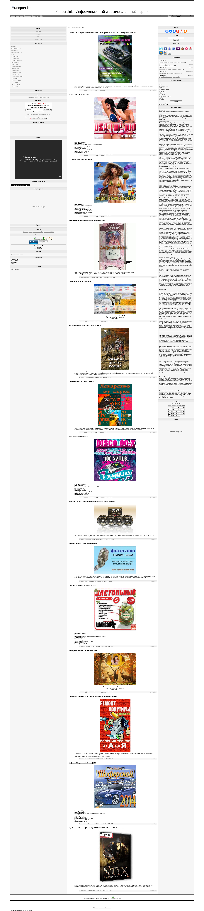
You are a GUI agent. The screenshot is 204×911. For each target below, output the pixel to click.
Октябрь (79, 27)
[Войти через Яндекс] (177, 31)
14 (171, 411)
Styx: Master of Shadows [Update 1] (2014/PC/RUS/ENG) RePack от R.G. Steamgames (97, 828)
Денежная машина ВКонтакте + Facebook (83, 543)
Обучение (15, 80)
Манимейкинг (15, 70)
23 (176, 413)
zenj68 (102, 155)
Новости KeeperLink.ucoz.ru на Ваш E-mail (38, 114)
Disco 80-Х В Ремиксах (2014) (78, 436)
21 (171, 413)
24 (178, 413)
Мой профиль (19, 16)
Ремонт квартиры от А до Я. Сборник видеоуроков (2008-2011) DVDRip (93, 696)
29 (173, 415)
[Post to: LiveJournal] (165, 52)
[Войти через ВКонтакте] (170, 31)
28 (171, 415)
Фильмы (14, 84)
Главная (13, 16)
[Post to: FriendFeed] (174, 48)
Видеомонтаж (15, 52)
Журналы (14, 62)
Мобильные (15, 72)
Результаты (162, 103)
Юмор (13, 86)
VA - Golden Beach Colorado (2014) (80, 159)
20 (168, 413)
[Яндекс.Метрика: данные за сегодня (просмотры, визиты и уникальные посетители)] (38, 238)
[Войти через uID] (167, 31)
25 (181, 413)
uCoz (110, 898)
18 (181, 411)
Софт (13, 82)
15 (173, 411)
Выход (34, 16)
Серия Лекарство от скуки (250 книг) (81, 381)
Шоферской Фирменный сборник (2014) (82, 763)
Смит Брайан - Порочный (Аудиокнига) (169, 73)
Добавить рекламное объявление (102, 907)
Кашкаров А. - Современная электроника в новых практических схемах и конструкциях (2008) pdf (102, 33)
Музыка (14, 74)
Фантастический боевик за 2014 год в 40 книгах (85, 325)
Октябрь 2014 (176, 403)
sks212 (102, 90)
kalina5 (104, 277)
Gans (102, 581)
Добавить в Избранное (17, 254)
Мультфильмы (16, 76)
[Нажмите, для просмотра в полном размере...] (115, 138)
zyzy (101, 377)
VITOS (103, 539)
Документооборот (17, 60)
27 (168, 415)
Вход (38, 16)
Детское (14, 56)
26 (183, 413)
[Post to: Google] (169, 48)
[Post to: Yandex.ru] (191, 48)
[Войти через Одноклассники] (185, 31)
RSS (41, 16)
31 (178, 415)
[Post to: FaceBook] (165, 48)
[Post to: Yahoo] (178, 48)
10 (178, 409)
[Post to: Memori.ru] (186, 48)
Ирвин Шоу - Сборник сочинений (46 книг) (170, 69)
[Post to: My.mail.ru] (161, 52)
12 (183, 409)
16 (176, 411)
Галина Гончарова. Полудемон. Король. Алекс (171, 62)
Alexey (102, 321)
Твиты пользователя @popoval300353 (38, 97)
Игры (13, 64)
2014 (74, 27)
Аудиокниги (15, 48)
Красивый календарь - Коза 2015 (80, 281)
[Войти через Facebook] (174, 31)
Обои (13, 78)
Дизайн (14, 58)
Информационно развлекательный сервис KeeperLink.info (38, 232)
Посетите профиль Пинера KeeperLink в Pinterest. (38, 117)
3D (13, 46)
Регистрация (27, 16)
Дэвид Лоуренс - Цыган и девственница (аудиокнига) (87, 220)
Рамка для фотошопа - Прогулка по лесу (83, 650)
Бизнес (14, 50)
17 (178, 411)
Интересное (15, 66)
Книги (13, 68)
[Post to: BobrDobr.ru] (182, 48)
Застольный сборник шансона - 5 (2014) (82, 585)
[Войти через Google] (181, 31)
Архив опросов (170, 103)
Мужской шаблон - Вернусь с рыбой (169, 77)
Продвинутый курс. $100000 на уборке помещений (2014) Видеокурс (92, 501)
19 (183, 411)
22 (173, 413)
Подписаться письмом (38, 111)
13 (168, 411)
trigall (102, 216)
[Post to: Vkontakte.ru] (169, 52)
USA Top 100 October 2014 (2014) (79, 94)
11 (180, 409)
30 (176, 415)
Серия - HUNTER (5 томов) (166, 65)
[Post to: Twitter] (161, 48)
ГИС (13, 54)
